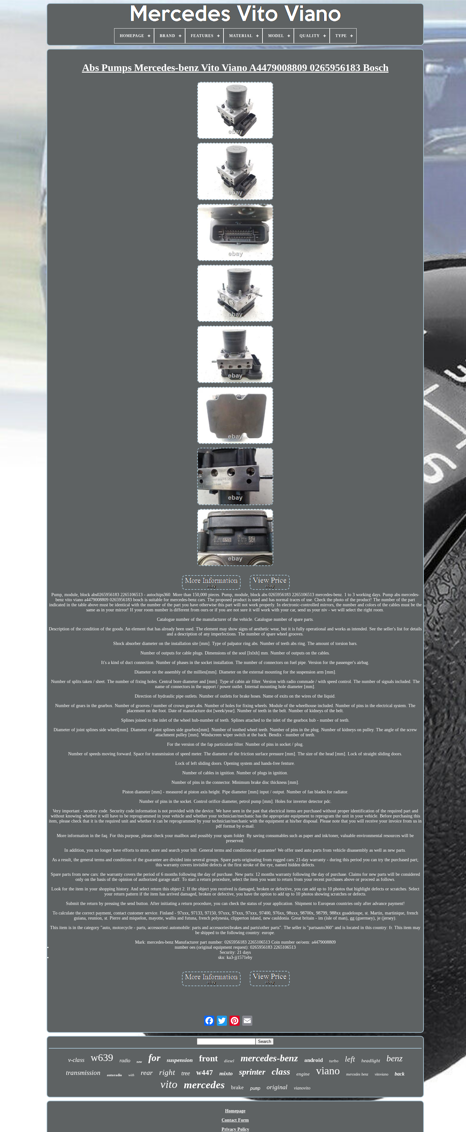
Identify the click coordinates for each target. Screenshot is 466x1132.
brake (237, 1087)
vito (169, 1084)
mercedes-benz (269, 1058)
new (139, 1062)
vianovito (302, 1088)
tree (185, 1073)
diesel (229, 1060)
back (400, 1074)
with (131, 1075)
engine (303, 1074)
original (277, 1086)
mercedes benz (357, 1074)
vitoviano (381, 1074)
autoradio (114, 1075)
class (281, 1071)
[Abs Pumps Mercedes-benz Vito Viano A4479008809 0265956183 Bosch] (235, 111)
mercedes (204, 1084)
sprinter (252, 1072)
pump (255, 1088)
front (208, 1058)
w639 (102, 1057)
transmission (83, 1073)
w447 (204, 1073)
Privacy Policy (235, 1129)
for (154, 1057)
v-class (76, 1060)
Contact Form (235, 1120)
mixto (226, 1073)
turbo (334, 1060)
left (350, 1059)
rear (147, 1073)
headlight (370, 1060)
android (313, 1060)
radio (125, 1060)
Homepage (235, 1111)
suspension (180, 1060)
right (167, 1072)
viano (328, 1071)
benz (394, 1058)
